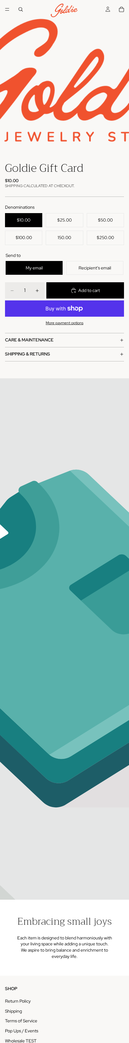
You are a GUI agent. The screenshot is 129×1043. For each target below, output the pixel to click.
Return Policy (18, 1001)
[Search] (21, 9)
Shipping (13, 1011)
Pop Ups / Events (21, 1031)
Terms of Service (21, 1021)
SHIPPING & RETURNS (27, 354)
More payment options (64, 322)
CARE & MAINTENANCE (29, 340)
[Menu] (7, 9)
